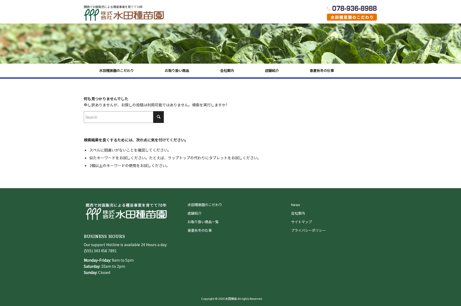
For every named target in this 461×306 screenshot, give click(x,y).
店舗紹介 (194, 213)
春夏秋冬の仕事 (200, 230)
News (295, 204)
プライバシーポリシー (308, 230)
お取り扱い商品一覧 (203, 221)
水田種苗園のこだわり (205, 204)
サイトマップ (301, 221)
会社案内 (298, 213)
